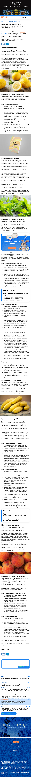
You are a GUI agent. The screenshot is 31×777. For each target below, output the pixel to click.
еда (9, 649)
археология (4, 682)
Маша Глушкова (9, 21)
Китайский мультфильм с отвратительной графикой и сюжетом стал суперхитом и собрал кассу (13, 703)
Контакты (15, 753)
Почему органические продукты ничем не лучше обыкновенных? (14, 519)
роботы (3, 676)
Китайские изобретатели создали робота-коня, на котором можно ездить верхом (15, 679)
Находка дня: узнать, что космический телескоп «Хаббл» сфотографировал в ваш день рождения (15, 690)
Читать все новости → (8, 713)
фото (2, 687)
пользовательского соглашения (8, 772)
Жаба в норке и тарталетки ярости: (15, 294)
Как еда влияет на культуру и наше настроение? (13, 298)
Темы (15, 755)
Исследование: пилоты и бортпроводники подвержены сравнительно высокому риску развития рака (13, 696)
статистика (4, 693)
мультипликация (5, 699)
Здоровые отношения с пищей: (15, 515)
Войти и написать (23, 666)
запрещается (15, 766)
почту (2, 769)
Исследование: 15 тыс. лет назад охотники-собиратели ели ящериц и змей (13, 684)
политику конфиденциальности (22, 772)
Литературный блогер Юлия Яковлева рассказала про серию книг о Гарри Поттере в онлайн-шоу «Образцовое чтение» (15, 709)
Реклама (15, 750)
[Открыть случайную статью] (23, 17)
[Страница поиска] (26, 17)
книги (2, 21)
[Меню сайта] (29, 17)
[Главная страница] (4, 17)
